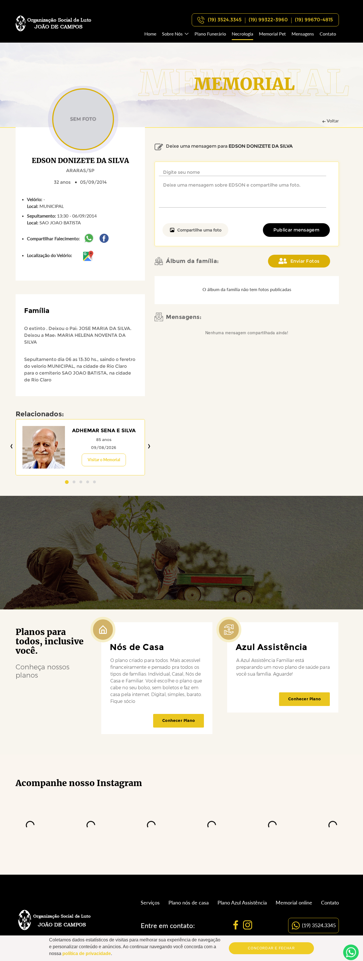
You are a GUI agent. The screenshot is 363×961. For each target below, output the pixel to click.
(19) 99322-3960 (268, 19)
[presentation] (11, 446)
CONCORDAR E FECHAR (271, 948)
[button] (67, 482)
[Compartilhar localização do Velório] (88, 255)
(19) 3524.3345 (225, 19)
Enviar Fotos (305, 261)
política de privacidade (86, 953)
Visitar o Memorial (104, 459)
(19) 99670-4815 (314, 19)
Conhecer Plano (178, 720)
